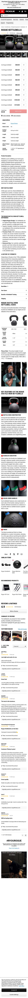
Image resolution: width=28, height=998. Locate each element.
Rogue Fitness (14, 123)
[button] (2, 15)
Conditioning (7, 27)
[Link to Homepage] (10, 11)
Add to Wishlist (6, 115)
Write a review (19, 33)
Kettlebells (23, 27)
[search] (14, 15)
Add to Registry (17, 115)
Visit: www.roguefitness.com (14, 7)
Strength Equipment (15, 27)
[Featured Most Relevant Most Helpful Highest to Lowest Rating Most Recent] (20, 646)
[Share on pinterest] (18, 554)
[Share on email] (21, 554)
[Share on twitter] (14, 554)
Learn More (21, 986)
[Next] (26, 835)
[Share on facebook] (10, 554)
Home (2, 27)
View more (4, 625)
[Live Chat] (20, 11)
